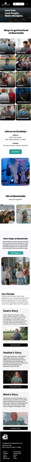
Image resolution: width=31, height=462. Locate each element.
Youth (15, 458)
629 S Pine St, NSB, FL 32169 (11, 447)
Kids (14, 457)
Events (15, 455)
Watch (5, 457)
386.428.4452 (7, 445)
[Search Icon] (18, 4)
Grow (4, 455)
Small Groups (17, 453)
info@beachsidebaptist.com (12, 443)
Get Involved (17, 452)
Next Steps (6, 458)
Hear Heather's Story (15, 386)
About (5, 452)
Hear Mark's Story (15, 428)
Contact (5, 453)
